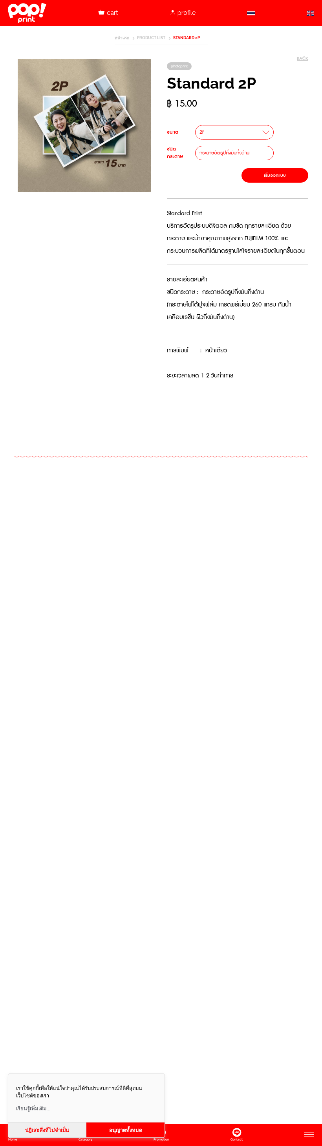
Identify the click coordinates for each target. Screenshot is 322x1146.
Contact (237, 1139)
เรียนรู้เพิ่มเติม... (33, 1109)
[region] (84, 125)
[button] (234, 132)
